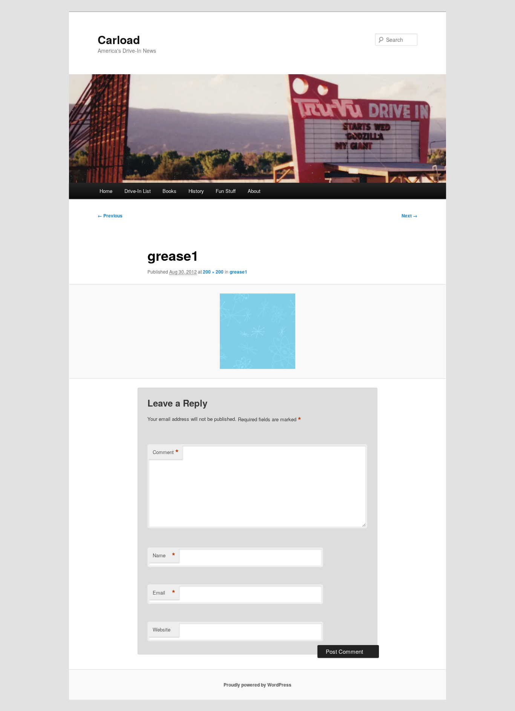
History (196, 190)
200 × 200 (213, 271)
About (254, 190)
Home (106, 190)
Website (161, 629)
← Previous (110, 215)
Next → (409, 215)
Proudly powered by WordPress (257, 684)
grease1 (238, 271)
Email (164, 593)
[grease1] (257, 331)
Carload (119, 39)
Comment (166, 452)
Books (169, 190)
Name (164, 555)
